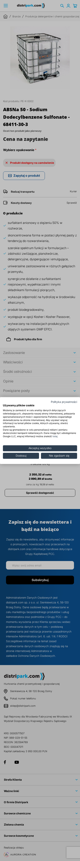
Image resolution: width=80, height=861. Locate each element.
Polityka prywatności (64, 401)
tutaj (55, 436)
